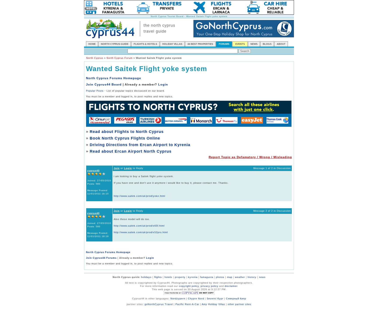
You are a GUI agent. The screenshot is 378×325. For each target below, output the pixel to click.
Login (163, 84)
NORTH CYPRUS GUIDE (114, 44)
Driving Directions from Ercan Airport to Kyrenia (140, 145)
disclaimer (231, 286)
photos (220, 277)
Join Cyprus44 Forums (101, 258)
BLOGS (267, 44)
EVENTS (240, 44)
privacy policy (209, 286)
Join (117, 168)
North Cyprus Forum (120, 58)
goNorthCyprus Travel (159, 304)
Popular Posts (95, 90)
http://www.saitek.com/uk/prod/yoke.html (139, 196)
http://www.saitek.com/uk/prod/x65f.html (139, 225)
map (229, 277)
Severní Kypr (215, 298)
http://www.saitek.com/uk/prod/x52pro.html (141, 232)
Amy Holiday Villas (213, 304)
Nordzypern (177, 298)
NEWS (253, 44)
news (262, 277)
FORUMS (224, 44)
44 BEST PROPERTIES (200, 44)
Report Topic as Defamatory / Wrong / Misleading (250, 157)
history (252, 277)
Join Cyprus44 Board (104, 84)
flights (158, 277)
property (180, 277)
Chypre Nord (196, 298)
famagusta (206, 277)
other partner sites (239, 304)
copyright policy (189, 286)
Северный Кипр (236, 298)
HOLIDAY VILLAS (172, 44)
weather (240, 277)
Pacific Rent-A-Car (187, 304)
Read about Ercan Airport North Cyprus (131, 151)
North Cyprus (94, 58)
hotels (168, 277)
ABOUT (281, 44)
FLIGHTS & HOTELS (145, 44)
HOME (92, 44)
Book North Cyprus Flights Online (125, 138)
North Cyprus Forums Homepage (113, 78)
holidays (146, 277)
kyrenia (193, 277)
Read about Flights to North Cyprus (127, 131)
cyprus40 (93, 170)
